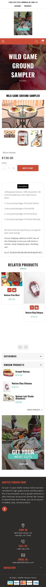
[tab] (22, 186)
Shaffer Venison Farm (14, 482)
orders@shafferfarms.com (23, 562)
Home (23, 80)
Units (4, 163)
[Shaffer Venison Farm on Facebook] (4, 509)
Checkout (28, 6)
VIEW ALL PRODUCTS (35, 409)
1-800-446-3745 (23, 549)
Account (17, 6)
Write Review (9, 152)
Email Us (35, 2)
